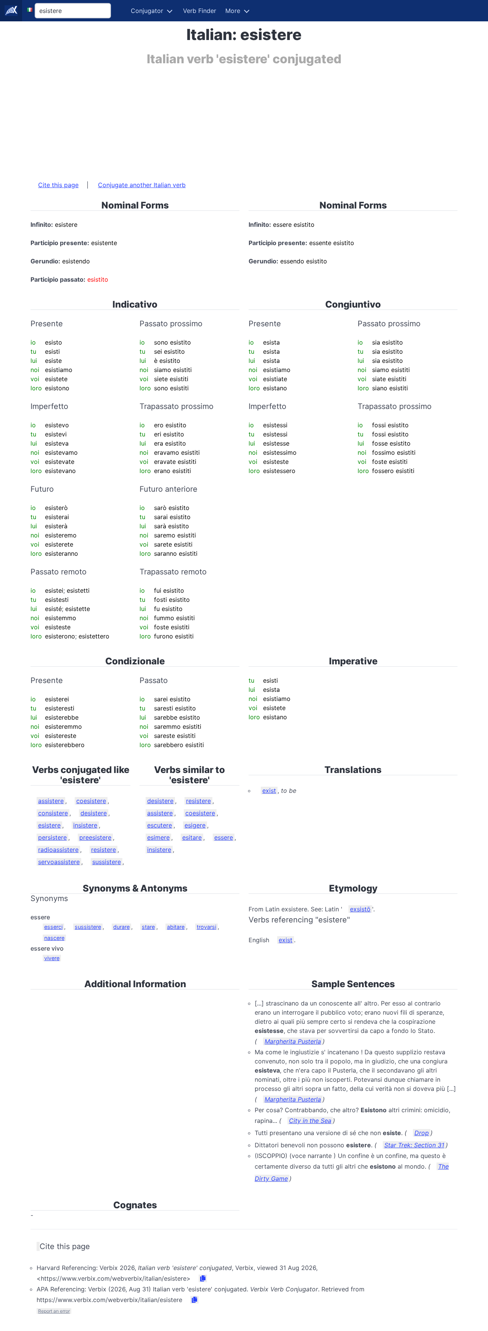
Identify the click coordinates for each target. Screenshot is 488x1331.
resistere (103, 849)
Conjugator (147, 10)
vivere (51, 958)
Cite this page (58, 185)
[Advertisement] (244, 119)
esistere (49, 825)
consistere (53, 813)
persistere (52, 837)
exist (269, 790)
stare (148, 927)
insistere (85, 825)
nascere (54, 938)
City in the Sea (310, 1120)
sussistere (106, 862)
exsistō (360, 909)
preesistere (95, 837)
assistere (51, 801)
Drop (421, 1133)
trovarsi (206, 927)
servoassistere (59, 862)
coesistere (91, 801)
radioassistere (58, 849)
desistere (93, 813)
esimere (158, 837)
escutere (159, 825)
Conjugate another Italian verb (142, 185)
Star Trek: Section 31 (414, 1145)
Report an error (54, 1311)
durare (121, 927)
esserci (53, 927)
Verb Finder (199, 10)
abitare (176, 927)
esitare (192, 837)
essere (223, 837)
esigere (195, 825)
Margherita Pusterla (293, 1041)
